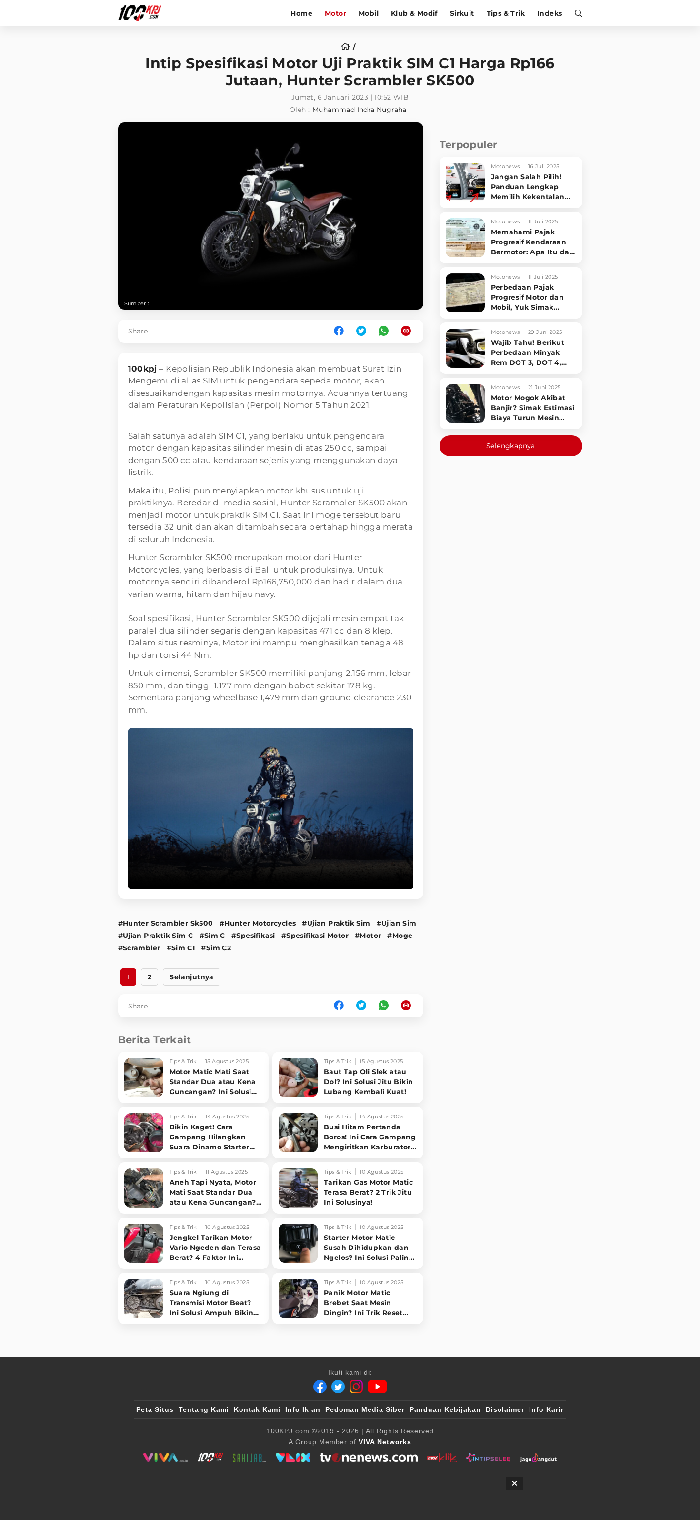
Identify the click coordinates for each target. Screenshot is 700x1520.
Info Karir (546, 1409)
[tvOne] (369, 1457)
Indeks (549, 13)
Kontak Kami (257, 1409)
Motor (335, 13)
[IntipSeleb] (488, 1457)
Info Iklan (302, 1409)
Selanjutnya (191, 977)
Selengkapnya (510, 446)
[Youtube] (377, 1386)
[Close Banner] (514, 1483)
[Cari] (575, 13)
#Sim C (212, 935)
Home (301, 13)
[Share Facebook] (339, 331)
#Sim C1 (181, 948)
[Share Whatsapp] (383, 331)
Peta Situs (155, 1409)
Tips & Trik (506, 13)
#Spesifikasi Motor (315, 935)
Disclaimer (505, 1409)
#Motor (368, 935)
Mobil (369, 13)
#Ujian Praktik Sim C (155, 935)
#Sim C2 (216, 948)
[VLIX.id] (293, 1457)
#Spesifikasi (253, 935)
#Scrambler (139, 948)
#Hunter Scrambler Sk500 (165, 923)
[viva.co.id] (165, 1457)
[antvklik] (441, 1457)
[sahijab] (249, 1457)
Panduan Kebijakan (445, 1409)
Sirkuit (462, 13)
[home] (348, 46)
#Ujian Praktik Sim (336, 923)
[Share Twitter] (361, 331)
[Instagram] (356, 1386)
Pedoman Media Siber (365, 1409)
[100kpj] (210, 1457)
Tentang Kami (204, 1409)
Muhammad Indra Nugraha (359, 109)
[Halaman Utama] (143, 13)
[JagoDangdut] (538, 1457)
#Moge (399, 935)
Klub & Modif (414, 13)
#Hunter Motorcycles (258, 923)
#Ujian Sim (397, 923)
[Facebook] (320, 1386)
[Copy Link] (409, 331)
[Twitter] (338, 1386)
